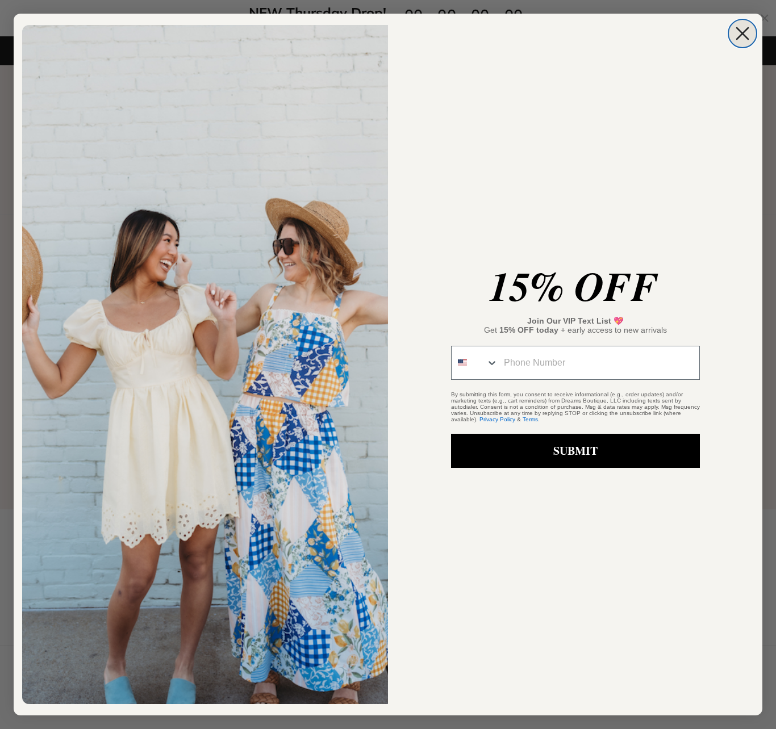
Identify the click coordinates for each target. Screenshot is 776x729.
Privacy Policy (497, 419)
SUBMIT (575, 450)
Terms (530, 419)
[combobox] (475, 362)
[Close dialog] (742, 33)
